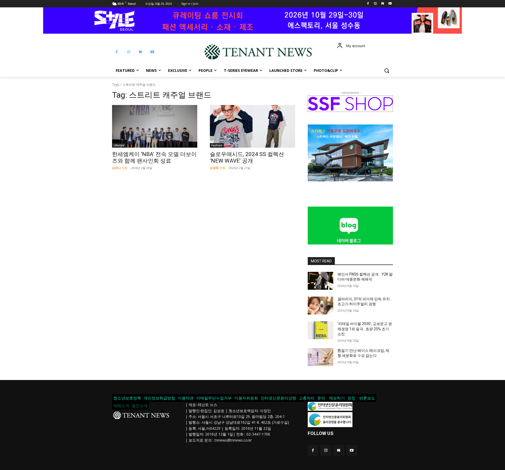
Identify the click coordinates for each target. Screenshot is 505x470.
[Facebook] (368, 4)
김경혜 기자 (217, 168)
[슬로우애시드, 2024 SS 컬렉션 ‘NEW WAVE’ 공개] (252, 126)
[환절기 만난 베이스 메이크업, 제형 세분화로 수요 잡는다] (320, 357)
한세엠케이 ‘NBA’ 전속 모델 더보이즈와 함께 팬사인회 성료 (154, 157)
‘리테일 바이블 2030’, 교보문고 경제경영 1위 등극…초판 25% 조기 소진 (364, 329)
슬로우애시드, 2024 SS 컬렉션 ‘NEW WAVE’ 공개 (247, 157)
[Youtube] (390, 4)
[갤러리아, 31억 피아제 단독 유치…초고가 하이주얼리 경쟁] (320, 305)
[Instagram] (375, 4)
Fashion (216, 145)
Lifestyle (119, 145)
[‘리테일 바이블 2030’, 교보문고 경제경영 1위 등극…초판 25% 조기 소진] (320, 330)
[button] (386, 70)
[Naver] (383, 4)
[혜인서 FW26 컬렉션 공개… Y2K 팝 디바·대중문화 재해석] (320, 281)
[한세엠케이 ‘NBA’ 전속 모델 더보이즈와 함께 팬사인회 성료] (154, 126)
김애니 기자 (119, 168)
